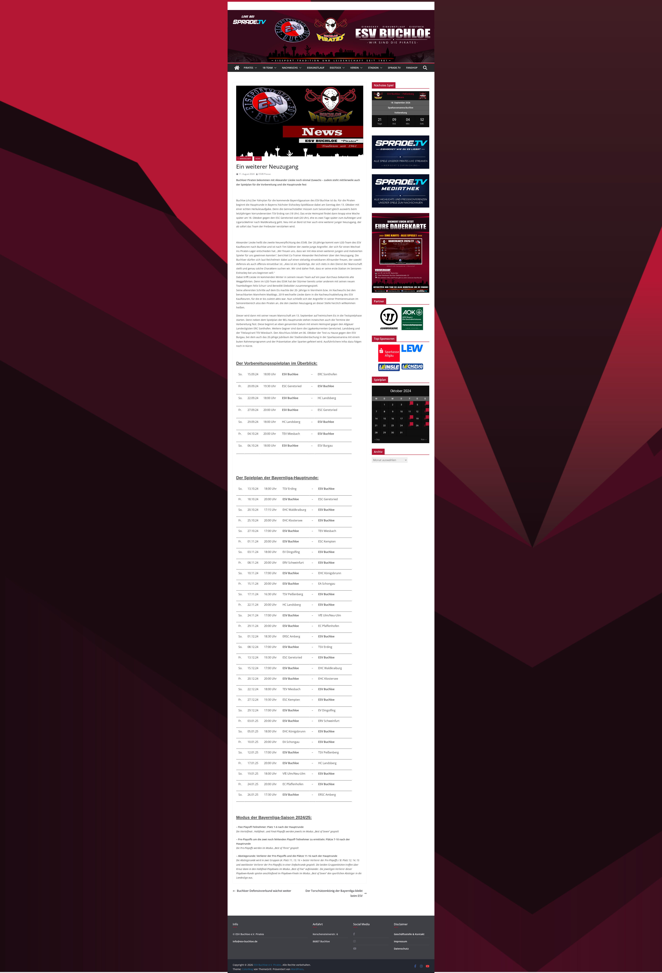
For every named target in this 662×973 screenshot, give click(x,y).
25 (409, 425)
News (257, 158)
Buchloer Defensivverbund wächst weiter (264, 891)
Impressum (400, 941)
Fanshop (412, 67)
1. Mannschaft (244, 158)
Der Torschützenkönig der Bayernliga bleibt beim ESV (334, 893)
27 (425, 425)
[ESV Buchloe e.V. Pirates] (331, 12)
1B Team (268, 67)
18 (409, 418)
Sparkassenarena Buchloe (400, 108)
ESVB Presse (265, 174)
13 (425, 411)
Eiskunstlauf (315, 67)
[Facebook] (354, 934)
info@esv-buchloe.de (245, 941)
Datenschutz (401, 948)
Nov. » (424, 439)
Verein (354, 67)
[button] (255, 67)
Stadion (373, 67)
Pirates (248, 67)
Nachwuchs (290, 67)
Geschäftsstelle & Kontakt (409, 934)
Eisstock (335, 67)
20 (425, 418)
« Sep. (377, 439)
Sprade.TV (394, 67)
